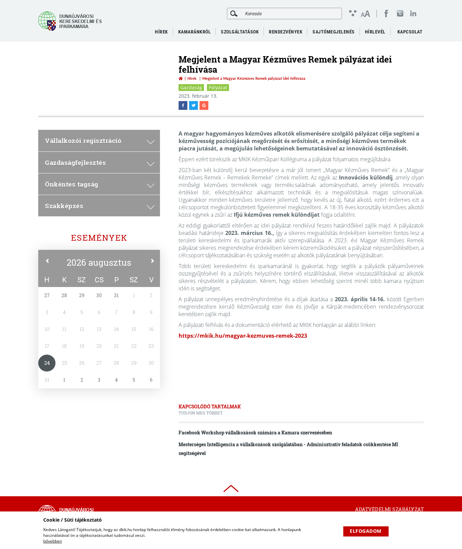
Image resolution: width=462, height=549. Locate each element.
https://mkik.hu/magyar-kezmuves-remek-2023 (243, 335)
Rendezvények (285, 31)
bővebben (52, 541)
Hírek (192, 78)
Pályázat (218, 87)
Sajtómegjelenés (334, 31)
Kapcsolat (410, 31)
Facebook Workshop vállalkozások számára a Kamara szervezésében (255, 432)
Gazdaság (191, 87)
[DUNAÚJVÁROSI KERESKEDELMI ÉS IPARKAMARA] (72, 21)
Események (99, 237)
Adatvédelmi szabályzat (389, 509)
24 (47, 363)
